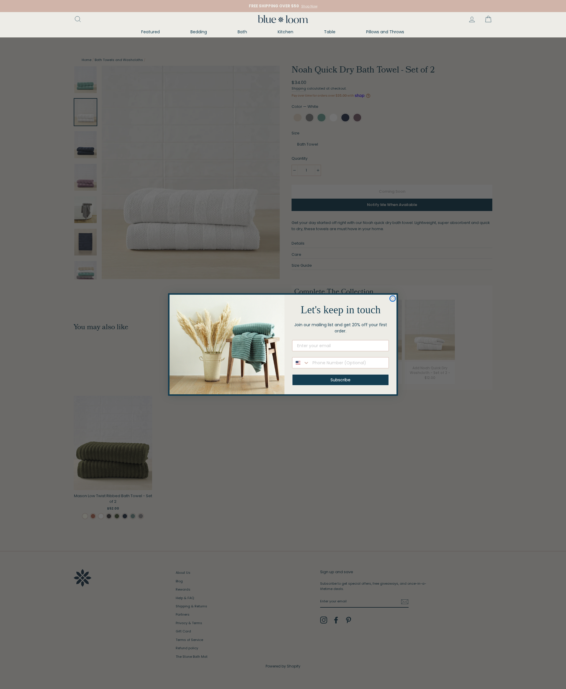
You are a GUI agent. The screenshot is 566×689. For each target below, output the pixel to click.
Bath (242, 32)
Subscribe (340, 380)
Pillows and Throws (385, 32)
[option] (283, 6)
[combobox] (301, 362)
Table (329, 32)
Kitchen (285, 32)
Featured (150, 32)
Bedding (198, 32)
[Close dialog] (393, 298)
